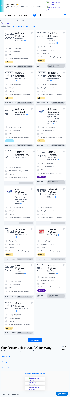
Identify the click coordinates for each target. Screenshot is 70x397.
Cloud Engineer (19, 191)
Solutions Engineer (20, 231)
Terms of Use (15, 394)
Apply (26, 58)
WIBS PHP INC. (19, 157)
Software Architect (20, 110)
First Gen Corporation (51, 272)
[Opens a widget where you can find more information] (62, 394)
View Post (11, 58)
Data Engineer (19, 267)
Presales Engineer (51, 231)
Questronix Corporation (19, 40)
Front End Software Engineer (52, 36)
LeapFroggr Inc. (20, 114)
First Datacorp (52, 235)
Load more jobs (35, 340)
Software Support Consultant (53, 154)
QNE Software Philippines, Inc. (52, 158)
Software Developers (53, 110)
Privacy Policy (5, 394)
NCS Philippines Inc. (21, 78)
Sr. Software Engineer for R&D (53, 75)
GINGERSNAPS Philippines (52, 196)
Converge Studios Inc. (53, 79)
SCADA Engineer (51, 267)
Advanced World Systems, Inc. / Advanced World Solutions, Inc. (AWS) (53, 119)
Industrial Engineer (52, 191)
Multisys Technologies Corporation (51, 41)
